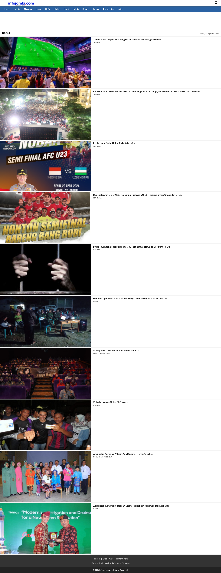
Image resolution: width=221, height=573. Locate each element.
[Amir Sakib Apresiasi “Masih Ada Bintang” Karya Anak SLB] (45, 476)
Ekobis (57, 9)
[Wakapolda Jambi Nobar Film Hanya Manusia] (45, 373)
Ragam (96, 9)
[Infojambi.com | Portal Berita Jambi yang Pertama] (21, 3)
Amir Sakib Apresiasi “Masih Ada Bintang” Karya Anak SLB (123, 454)
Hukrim (17, 9)
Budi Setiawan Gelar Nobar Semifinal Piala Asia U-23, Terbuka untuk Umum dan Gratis (137, 195)
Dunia (38, 9)
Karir (93, 563)
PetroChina (108, 9)
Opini (47, 9)
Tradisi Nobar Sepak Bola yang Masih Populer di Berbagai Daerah (127, 39)
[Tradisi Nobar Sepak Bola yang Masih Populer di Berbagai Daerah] (45, 62)
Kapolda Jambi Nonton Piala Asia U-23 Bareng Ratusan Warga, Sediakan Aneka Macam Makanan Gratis (146, 91)
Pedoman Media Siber (109, 563)
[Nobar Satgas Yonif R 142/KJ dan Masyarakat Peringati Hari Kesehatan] (45, 321)
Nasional (28, 9)
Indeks (121, 9)
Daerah (86, 9)
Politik (76, 9)
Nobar (6, 33)
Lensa (7, 9)
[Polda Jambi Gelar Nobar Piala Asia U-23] (45, 166)
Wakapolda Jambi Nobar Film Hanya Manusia (116, 350)
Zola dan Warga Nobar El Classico (110, 402)
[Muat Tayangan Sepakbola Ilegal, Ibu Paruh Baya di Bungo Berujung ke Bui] (45, 269)
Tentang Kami (122, 559)
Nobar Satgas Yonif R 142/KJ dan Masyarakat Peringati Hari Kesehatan (130, 298)
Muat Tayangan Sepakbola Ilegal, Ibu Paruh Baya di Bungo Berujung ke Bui (131, 246)
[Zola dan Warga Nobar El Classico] (45, 424)
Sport (66, 9)
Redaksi (96, 559)
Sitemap (126, 563)
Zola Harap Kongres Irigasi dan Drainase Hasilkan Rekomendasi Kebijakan (131, 505)
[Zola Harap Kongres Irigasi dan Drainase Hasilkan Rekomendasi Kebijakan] (45, 528)
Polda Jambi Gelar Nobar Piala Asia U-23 (114, 143)
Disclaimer (107, 559)
